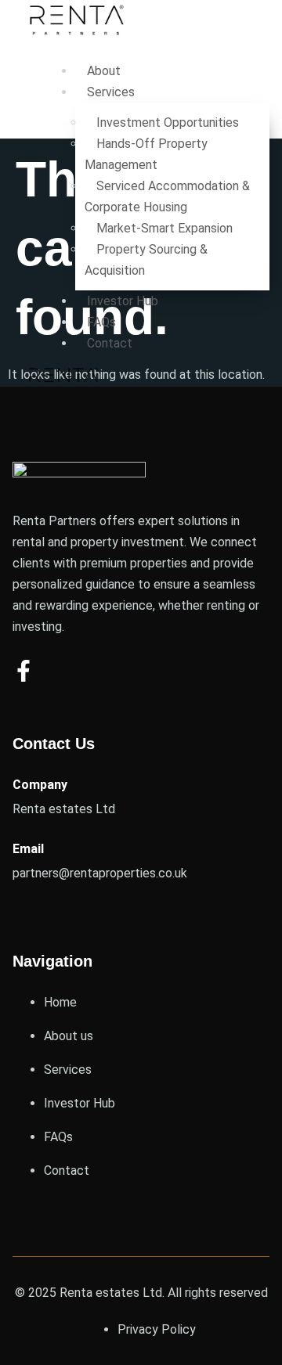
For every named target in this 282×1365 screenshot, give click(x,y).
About (104, 70)
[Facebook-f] (23, 671)
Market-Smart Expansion (164, 228)
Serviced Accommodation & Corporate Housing (167, 196)
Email (28, 848)
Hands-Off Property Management (146, 154)
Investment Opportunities (169, 122)
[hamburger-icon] (251, 66)
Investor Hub (122, 301)
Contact (109, 343)
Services (111, 92)
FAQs (101, 322)
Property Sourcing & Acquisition (146, 260)
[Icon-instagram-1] (64, 671)
